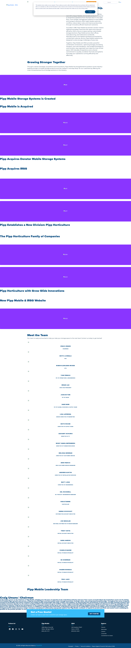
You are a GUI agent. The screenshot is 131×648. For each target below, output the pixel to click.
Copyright (70, 646)
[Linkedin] (9, 629)
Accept (90, 11)
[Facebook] (13, 629)
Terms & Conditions (86, 646)
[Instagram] (16, 629)
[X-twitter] (19, 629)
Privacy (77, 646)
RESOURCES (99, 5)
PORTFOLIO (111, 5)
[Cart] (100, 2)
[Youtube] (22, 629)
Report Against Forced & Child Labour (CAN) (103, 646)
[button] (65, 164)
